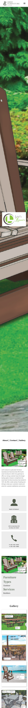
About (5, 440)
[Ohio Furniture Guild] (11, 3)
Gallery (22, 440)
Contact (13, 440)
